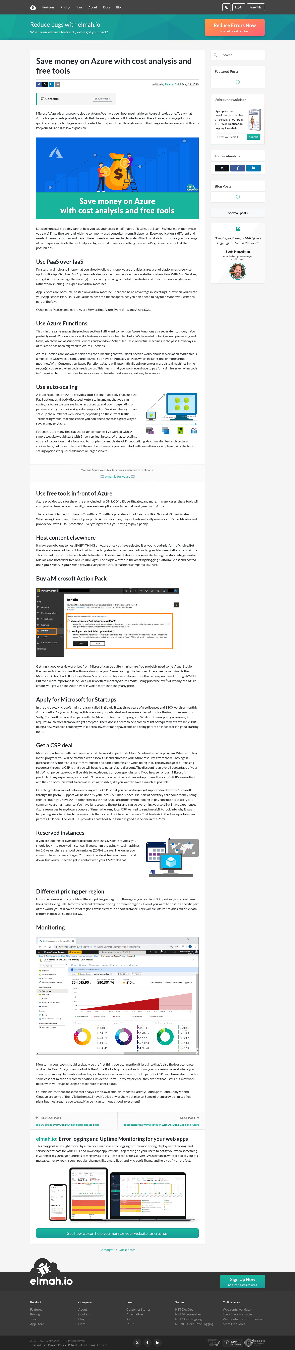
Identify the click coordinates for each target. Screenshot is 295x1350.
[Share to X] (45, 84)
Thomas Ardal (173, 84)
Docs (106, 7)
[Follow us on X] (137, 1343)
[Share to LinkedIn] (51, 84)
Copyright (107, 1250)
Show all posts (238, 213)
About (92, 7)
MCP (130, 1324)
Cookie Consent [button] (97, 1345)
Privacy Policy (57, 1345)
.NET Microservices (188, 1314)
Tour (79, 7)
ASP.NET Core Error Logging (194, 1324)
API (129, 1319)
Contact (84, 1314)
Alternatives (134, 1314)
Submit (253, 136)
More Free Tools (234, 1324)
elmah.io (46, 1139)
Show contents (102, 98)
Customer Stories (138, 1309)
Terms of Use (38, 1345)
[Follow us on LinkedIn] (253, 168)
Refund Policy (76, 1345)
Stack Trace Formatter (238, 1314)
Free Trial (255, 7)
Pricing (65, 7)
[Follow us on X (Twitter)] (222, 168)
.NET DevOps (184, 1309)
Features (48, 7)
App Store (37, 1324)
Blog (119, 7)
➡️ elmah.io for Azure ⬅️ (117, 473)
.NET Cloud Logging (188, 1319)
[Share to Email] (57, 84)
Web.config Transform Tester (242, 1319)
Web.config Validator (237, 1309)
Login (239, 7)
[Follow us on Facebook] (237, 168)
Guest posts (127, 1250)
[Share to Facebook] (39, 84)
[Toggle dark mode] (226, 7)
